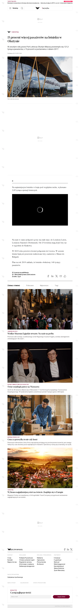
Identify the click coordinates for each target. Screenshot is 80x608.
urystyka (45, 8)
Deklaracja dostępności (26, 566)
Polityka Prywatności (26, 558)
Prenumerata (41, 562)
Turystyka (15, 32)
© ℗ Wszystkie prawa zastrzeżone (23, 274)
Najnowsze (44, 285)
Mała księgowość (59, 564)
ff (12, 181)
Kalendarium (24, 583)
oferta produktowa (39, 583)
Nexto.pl (56, 562)
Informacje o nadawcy (26, 564)
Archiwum (40, 564)
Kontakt (10, 560)
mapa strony (12, 583)
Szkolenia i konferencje (15, 577)
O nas (9, 558)
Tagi (56, 285)
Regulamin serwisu (25, 562)
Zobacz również (14, 285)
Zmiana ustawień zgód (26, 560)
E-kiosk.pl (57, 558)
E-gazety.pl (57, 560)
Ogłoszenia (40, 560)
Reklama (40, 558)
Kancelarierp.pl (59, 566)
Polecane (30, 285)
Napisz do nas (12, 562)
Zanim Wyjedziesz (13, 331)
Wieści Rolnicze (59, 568)
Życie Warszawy (59, 570)
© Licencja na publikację (20, 272)
